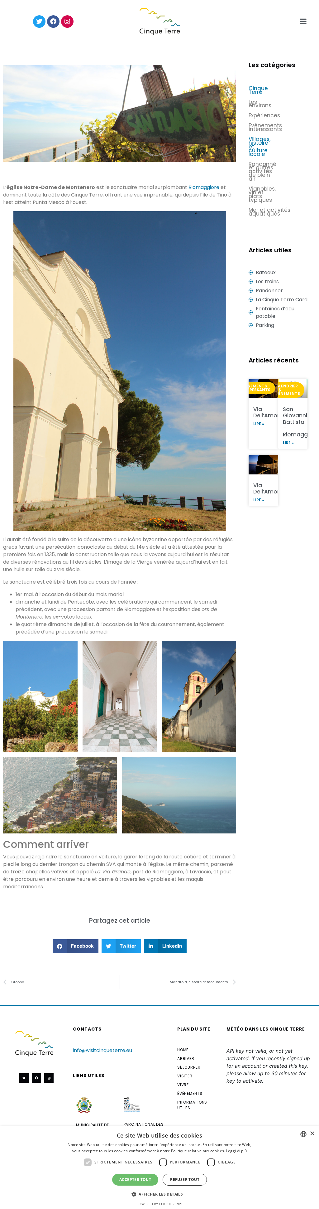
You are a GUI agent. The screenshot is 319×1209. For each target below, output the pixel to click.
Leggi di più (236, 1150)
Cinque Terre (258, 90)
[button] (75, 946)
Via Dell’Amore (268, 412)
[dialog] (159, 1167)
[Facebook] (53, 21)
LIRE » (258, 423)
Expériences (262, 115)
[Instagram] (67, 21)
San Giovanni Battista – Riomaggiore (300, 422)
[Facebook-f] (36, 1078)
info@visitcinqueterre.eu (102, 1050)
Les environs (260, 103)
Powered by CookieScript (159, 1204)
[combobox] (303, 1134)
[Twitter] (39, 21)
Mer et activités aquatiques (269, 211)
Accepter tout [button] (135, 1179)
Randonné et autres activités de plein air (262, 171)
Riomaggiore (203, 187)
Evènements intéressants (262, 127)
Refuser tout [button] (184, 1179)
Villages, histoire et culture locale (259, 146)
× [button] (312, 1133)
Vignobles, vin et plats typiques (262, 194)
